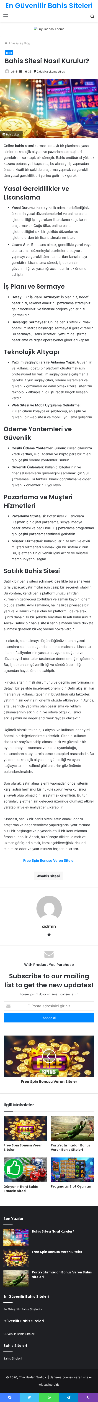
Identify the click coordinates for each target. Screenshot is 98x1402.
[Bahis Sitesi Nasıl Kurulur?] (15, 1237)
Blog (27, 43)
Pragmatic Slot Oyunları (71, 1186)
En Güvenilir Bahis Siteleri (21, 1309)
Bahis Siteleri (12, 1358)
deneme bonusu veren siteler (71, 1377)
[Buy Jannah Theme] (49, 29)
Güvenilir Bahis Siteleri (19, 1334)
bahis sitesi (50, 876)
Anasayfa (14, 43)
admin (14, 71)
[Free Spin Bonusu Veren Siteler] (25, 1128)
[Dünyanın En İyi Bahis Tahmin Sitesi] (25, 1169)
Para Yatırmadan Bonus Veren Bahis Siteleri (70, 1147)
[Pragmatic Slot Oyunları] (72, 1169)
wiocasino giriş (49, 1384)
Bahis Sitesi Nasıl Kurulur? (53, 1231)
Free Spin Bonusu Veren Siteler (23, 1147)
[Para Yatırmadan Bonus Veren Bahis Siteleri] (72, 1128)
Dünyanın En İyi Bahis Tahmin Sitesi (21, 1188)
